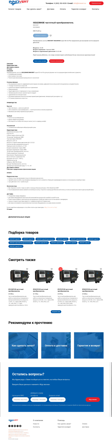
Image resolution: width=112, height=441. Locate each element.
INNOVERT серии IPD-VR (56, 242)
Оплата (63, 9)
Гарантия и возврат (78, 9)
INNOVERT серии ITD (93, 239)
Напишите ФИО (18, 396)
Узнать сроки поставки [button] (40, 61)
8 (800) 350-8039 (60, 3)
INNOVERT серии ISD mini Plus (78, 239)
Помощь (61, 420)
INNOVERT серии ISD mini (41, 242)
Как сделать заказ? (34, 9)
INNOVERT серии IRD (71, 242)
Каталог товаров (14, 9)
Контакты (95, 9)
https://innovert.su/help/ (51, 207)
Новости (36, 424)
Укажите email (54, 396)
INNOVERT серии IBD (62, 239)
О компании (38, 420)
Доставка (50, 9)
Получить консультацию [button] (56, 61)
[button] (96, 3)
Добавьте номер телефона (37, 394)
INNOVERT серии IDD (15, 239)
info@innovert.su (80, 3)
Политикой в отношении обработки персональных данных (75, 405)
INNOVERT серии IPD (28, 239)
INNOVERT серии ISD (84, 242)
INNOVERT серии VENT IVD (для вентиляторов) (21, 242)
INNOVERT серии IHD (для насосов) (45, 239)
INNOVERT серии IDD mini (16, 246)
